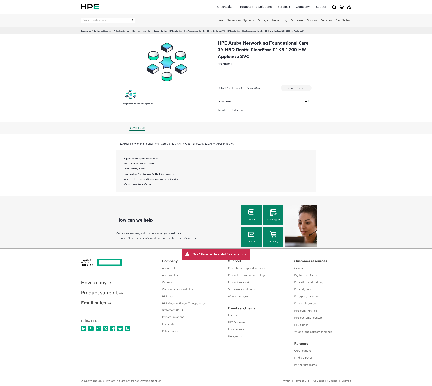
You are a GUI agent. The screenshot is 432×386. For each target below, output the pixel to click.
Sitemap (346, 380)
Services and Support (102, 30)
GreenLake (224, 7)
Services (284, 7)
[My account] (349, 6)
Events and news (241, 308)
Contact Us (301, 268)
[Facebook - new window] (112, 328)
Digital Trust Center (306, 275)
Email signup (302, 289)
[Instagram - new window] (98, 328)
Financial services (305, 303)
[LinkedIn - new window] (83, 328)
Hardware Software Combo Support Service (149, 30)
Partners (301, 343)
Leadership (169, 324)
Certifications (303, 350)
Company (303, 7)
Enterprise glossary (306, 296)
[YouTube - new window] (120, 328)
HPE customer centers (308, 317)
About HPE (169, 268)
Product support (273, 219)
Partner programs (305, 364)
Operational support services (246, 268)
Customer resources (310, 261)
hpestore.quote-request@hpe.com (177, 238)
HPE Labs (168, 296)
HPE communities (305, 310)
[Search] (132, 20)
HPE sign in (301, 324)
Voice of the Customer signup (313, 332)
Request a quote (296, 88)
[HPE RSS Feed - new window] (127, 328)
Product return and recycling (246, 275)
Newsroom (235, 336)
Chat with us (237, 109)
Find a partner (303, 357)
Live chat (251, 219)
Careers (167, 282)
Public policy (170, 331)
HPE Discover (236, 322)
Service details (224, 101)
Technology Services (122, 30)
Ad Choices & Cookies (325, 380)
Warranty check (238, 296)
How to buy (273, 241)
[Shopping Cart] (334, 6)
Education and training (308, 282)
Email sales (93, 303)
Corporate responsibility (177, 289)
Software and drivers (241, 289)
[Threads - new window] (105, 328)
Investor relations (173, 317)
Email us (251, 241)
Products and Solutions (255, 7)
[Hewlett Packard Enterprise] (90, 6)
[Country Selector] (342, 6)
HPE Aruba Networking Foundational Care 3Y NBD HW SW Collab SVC (197, 30)
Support (321, 7)
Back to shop (86, 30)
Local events (236, 329)
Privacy (286, 380)
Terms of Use (301, 380)
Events (232, 315)
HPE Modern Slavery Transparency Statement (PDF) (184, 307)
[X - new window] (91, 328)
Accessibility (170, 275)
